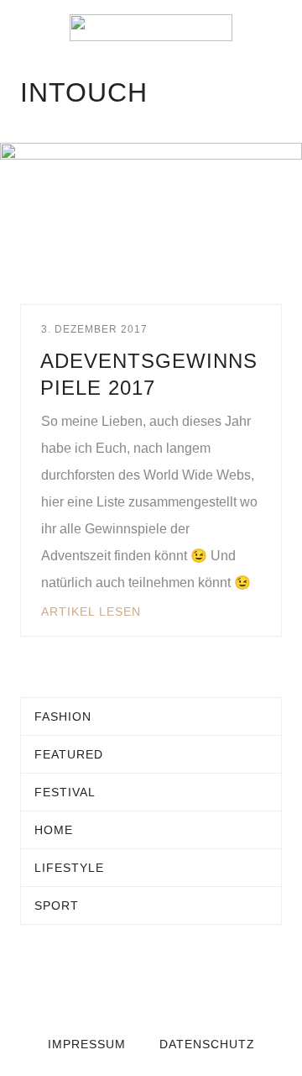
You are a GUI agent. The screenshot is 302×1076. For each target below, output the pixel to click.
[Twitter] (151, 982)
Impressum (87, 1044)
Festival (65, 792)
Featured (68, 754)
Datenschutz (207, 1044)
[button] (25, 28)
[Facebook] (117, 982)
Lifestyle (69, 867)
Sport (56, 905)
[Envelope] (84, 982)
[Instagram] (184, 982)
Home (53, 830)
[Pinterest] (218, 982)
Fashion (62, 716)
